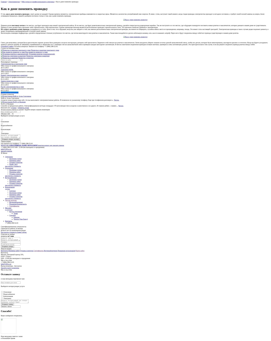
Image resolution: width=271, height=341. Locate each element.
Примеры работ (15, 160)
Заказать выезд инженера (10, 268)
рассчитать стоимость (13, 166)
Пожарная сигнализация (66, 251)
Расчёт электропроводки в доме (12, 87)
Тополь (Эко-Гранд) (21, 219)
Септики (12, 191)
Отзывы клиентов (15, 162)
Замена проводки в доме (10, 81)
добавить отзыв (23, 108)
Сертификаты (14, 206)
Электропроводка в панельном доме (14, 64)
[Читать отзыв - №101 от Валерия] (13, 102)
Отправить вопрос (7, 246)
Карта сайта (80, 251)
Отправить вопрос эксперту (10, 139)
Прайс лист (13, 164)
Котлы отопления (15, 211)
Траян (16, 213)
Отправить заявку (7, 46)
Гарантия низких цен (27, 145)
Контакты (8, 221)
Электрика (5, 133)
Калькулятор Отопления (9, 92)
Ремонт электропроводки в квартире (14, 75)
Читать (116, 100)
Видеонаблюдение (16, 202)
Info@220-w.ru (6, 264)
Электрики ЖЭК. (7, 70)
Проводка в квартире (26, 58)
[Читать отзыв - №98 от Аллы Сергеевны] (16, 96)
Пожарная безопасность (18, 204)
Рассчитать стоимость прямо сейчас (14, 232)
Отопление (5, 121)
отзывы (13, 108)
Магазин (8, 209)
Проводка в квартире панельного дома (45, 50)
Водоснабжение (6, 125)
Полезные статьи (15, 159)
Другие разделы (11, 200)
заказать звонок (58, 145)
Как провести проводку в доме (36, 52)
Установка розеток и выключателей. (42, 54)
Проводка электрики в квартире (38, 56)
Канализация (5, 129)
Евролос (17, 217)
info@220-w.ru (6, 149)
